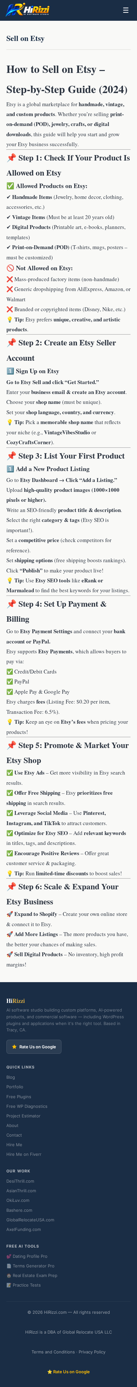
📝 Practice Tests (23, 1285)
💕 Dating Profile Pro (26, 1256)
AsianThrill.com (21, 1190)
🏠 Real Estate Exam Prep (31, 1275)
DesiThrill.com (20, 1181)
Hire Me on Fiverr (23, 1154)
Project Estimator (23, 1115)
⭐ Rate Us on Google (68, 1371)
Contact (14, 1135)
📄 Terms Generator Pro (30, 1265)
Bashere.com (19, 1210)
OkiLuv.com (17, 1200)
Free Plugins (18, 1096)
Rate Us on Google (37, 1046)
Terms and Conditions (53, 1351)
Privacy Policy (92, 1351)
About (12, 1125)
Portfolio (14, 1086)
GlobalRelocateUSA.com (30, 1219)
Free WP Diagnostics (26, 1106)
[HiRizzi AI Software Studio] (27, 10)
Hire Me (14, 1144)
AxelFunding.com (23, 1229)
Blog (10, 1077)
